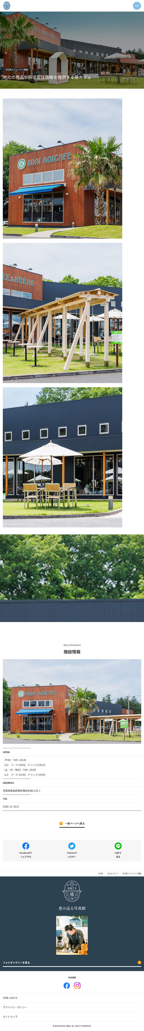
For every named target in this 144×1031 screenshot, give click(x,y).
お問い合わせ (10, 997)
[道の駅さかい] (67, 985)
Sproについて (112, 873)
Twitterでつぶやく (72, 854)
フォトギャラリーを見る (16, 962)
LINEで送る (118, 854)
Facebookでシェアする (25, 854)
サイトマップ (10, 1016)
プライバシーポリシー (15, 1007)
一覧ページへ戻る (75, 823)
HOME (100, 873)
